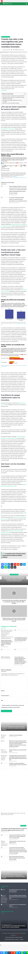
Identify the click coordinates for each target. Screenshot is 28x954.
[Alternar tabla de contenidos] (24, 94)
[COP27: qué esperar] (7, 652)
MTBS (25, 513)
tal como (8, 129)
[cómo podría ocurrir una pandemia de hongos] (4, 906)
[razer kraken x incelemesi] (14, 944)
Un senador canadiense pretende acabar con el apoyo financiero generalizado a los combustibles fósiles (18, 199)
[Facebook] (2, 564)
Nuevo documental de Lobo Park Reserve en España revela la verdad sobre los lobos (17, 858)
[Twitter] (5, 564)
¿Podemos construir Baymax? (16, 735)
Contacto (21, 939)
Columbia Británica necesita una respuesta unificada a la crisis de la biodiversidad (21, 639)
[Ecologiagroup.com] (7, 3)
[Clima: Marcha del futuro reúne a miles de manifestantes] (4, 891)
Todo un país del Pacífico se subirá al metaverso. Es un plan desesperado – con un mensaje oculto (17, 836)
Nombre (3, 690)
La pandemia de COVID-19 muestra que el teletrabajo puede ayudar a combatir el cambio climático (13, 876)
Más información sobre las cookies (12, 939)
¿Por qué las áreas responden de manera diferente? (13, 95)
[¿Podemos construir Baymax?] (4, 737)
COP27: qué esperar (5, 657)
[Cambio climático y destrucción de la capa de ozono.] (4, 843)
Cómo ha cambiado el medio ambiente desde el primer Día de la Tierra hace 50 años (18, 897)
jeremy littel (4, 90)
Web (2, 700)
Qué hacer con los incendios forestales (11, 103)
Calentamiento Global (6, 36)
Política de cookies (19, 937)
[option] (14, 578)
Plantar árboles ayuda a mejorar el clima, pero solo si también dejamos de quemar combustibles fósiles (7, 643)
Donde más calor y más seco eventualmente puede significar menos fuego (13, 98)
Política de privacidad (10, 937)
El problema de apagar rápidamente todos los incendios (12, 101)
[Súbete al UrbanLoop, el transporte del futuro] (4, 751)
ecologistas (3, 129)
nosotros (13, 129)
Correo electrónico (5, 695)
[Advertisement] (14, 20)
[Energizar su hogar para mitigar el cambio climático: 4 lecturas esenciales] (4, 765)
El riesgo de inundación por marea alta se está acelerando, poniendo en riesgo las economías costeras (13, 728)
